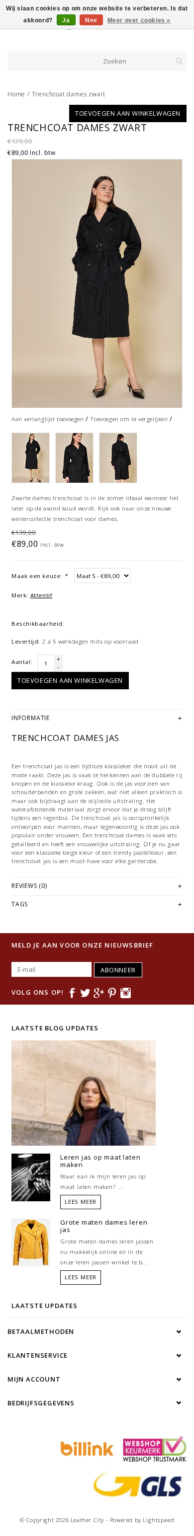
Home (16, 94)
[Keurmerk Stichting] (152, 1448)
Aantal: (21, 661)
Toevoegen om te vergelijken (129, 419)
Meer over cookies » (139, 20)
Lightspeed (158, 1520)
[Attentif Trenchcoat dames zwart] (97, 283)
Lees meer (81, 1201)
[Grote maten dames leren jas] (30, 1241)
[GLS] (135, 1483)
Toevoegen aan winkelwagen (128, 113)
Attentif (41, 595)
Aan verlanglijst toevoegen (47, 419)
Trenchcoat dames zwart (69, 94)
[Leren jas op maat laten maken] (30, 1176)
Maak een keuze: (39, 576)
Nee (91, 20)
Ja (66, 20)
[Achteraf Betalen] (85, 1448)
